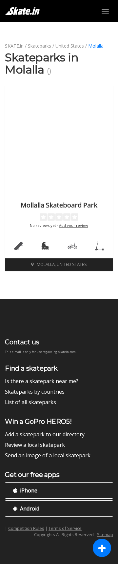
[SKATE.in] (22, 11)
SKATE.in (14, 46)
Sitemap (105, 534)
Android (29, 508)
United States (69, 46)
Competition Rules (26, 528)
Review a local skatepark (35, 444)
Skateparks (39, 46)
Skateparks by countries (35, 391)
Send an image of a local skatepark (47, 455)
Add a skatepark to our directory (45, 434)
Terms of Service (65, 528)
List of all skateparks (30, 402)
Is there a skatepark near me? (41, 381)
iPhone (28, 490)
